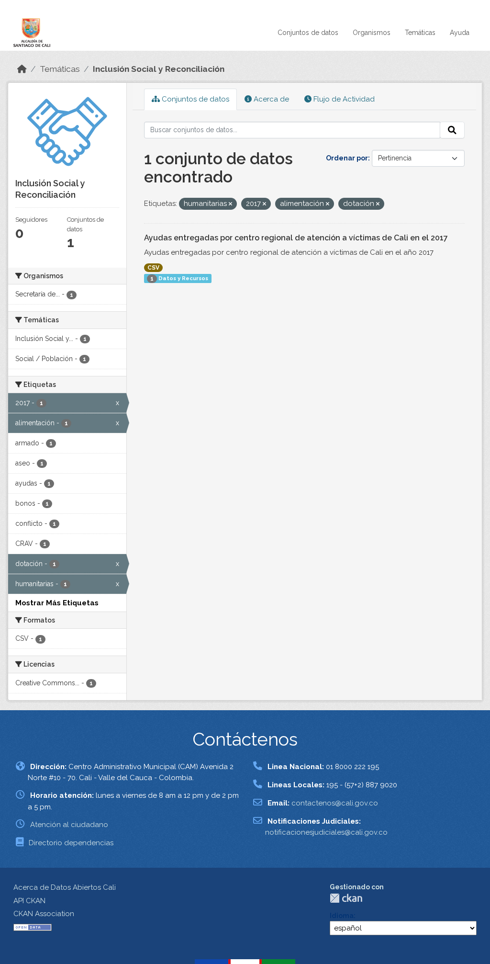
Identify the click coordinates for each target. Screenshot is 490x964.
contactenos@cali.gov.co (334, 803)
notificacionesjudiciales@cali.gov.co (326, 832)
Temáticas (420, 32)
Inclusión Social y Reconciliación (158, 69)
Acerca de (270, 99)
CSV (153, 267)
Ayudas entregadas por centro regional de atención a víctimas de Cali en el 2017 (296, 237)
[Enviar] (452, 130)
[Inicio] (22, 69)
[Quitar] (230, 204)
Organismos (371, 32)
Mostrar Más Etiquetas (57, 603)
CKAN (346, 898)
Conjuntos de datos (308, 32)
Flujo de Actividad (343, 99)
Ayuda (459, 32)
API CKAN (29, 900)
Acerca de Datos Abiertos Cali (64, 887)
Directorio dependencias (71, 843)
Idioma (342, 915)
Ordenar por (347, 158)
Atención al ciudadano (69, 824)
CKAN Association (43, 913)
